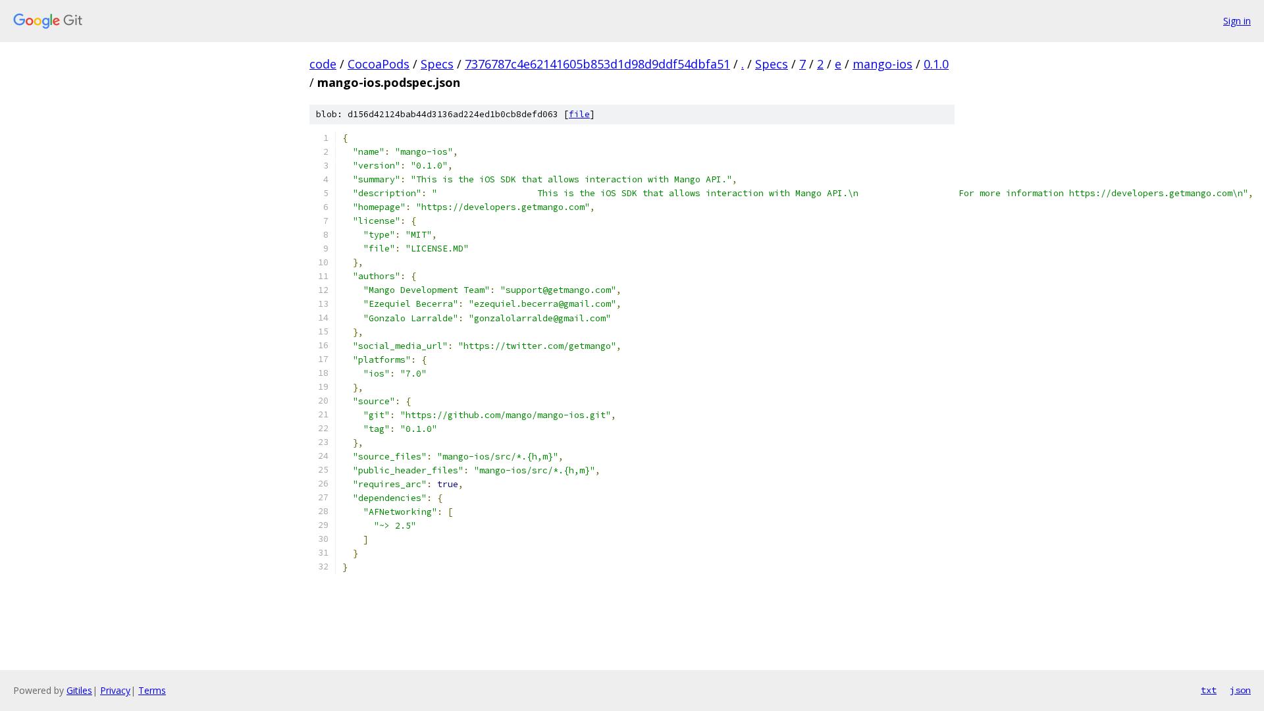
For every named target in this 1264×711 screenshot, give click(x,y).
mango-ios (882, 64)
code (322, 64)
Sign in (1237, 20)
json (1240, 690)
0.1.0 (936, 64)
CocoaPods (378, 64)
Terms (152, 690)
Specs (437, 64)
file (579, 114)
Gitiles (79, 690)
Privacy (115, 690)
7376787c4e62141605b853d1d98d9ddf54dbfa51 (597, 64)
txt (1209, 690)
